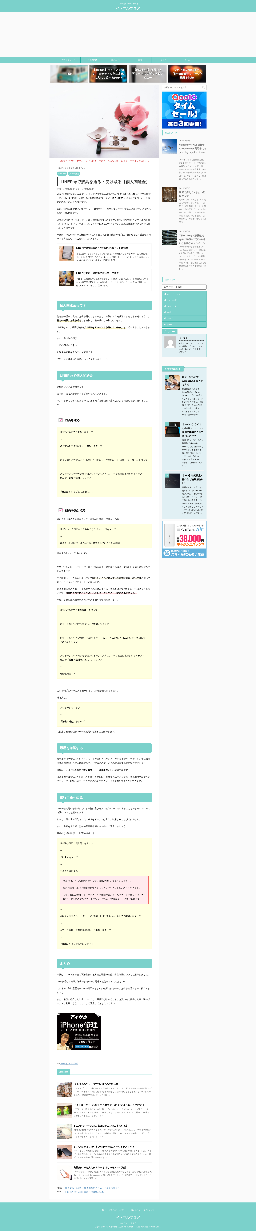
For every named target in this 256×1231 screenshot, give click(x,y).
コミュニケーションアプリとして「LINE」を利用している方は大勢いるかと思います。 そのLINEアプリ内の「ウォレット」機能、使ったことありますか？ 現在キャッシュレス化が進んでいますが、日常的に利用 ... (112, 257)
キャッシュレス (68, 60)
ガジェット (116, 60)
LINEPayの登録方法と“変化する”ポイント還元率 (102, 247)
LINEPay (63, 1063)
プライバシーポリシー (118, 1210)
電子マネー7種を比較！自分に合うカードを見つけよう (92, 1188)
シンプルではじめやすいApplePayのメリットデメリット (104, 1146)
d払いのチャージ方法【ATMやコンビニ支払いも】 (101, 1125)
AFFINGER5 (156, 1227)
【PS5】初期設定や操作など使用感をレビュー (192, 479)
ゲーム (187, 60)
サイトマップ (148, 1210)
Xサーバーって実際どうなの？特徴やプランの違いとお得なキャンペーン (192, 239)
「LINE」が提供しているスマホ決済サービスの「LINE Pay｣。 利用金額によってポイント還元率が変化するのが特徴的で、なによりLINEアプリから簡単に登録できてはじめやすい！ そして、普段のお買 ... (112, 282)
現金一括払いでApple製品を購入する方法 (192, 380)
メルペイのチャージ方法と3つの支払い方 (96, 1084)
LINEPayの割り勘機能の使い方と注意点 (97, 273)
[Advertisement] (128, 34)
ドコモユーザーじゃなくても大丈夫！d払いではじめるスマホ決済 (109, 1104)
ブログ (163, 60)
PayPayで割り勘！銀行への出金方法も (84, 1191)
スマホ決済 (92, 60)
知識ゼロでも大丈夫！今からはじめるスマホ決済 (100, 1167)
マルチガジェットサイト (128, 1223)
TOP (104, 1210)
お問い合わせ (135, 1210)
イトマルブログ (128, 8)
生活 (140, 60)
